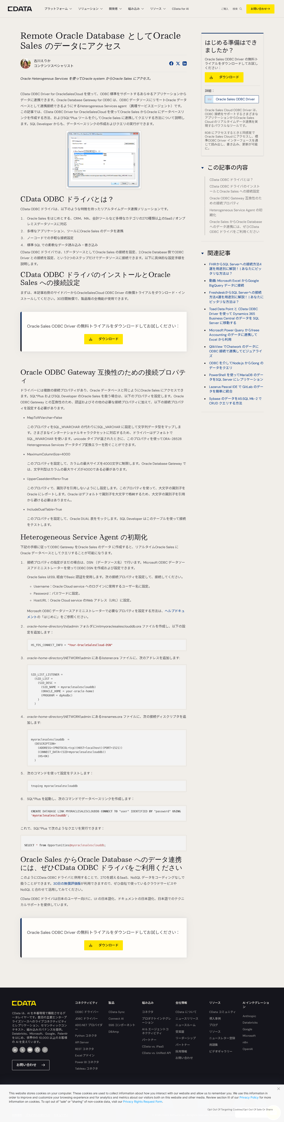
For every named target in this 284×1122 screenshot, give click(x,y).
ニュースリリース (186, 1018)
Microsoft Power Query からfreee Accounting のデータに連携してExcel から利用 (234, 335)
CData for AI (180, 9)
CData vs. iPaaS (153, 1046)
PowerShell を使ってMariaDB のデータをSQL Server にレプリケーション (236, 377)
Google (247, 1029)
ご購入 (224, 9)
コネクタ (147, 1012)
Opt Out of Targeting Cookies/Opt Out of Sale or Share (240, 1109)
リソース (215, 1032)
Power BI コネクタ (87, 1062)
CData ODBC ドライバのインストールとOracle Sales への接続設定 (235, 189)
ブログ (213, 1025)
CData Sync (117, 1012)
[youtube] (30, 1050)
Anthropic (249, 1016)
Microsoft (249, 1036)
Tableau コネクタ (86, 1068)
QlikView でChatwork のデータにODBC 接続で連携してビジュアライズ (235, 351)
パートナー (149, 1040)
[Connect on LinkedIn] (185, 63)
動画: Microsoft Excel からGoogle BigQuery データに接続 (234, 283)
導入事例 (215, 1018)
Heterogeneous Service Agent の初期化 (236, 212)
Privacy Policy (249, 1097)
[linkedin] (15, 1050)
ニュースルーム (185, 1025)
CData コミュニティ (222, 1012)
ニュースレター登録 (222, 1038)
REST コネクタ (84, 1049)
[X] (22, 1050)
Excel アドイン (85, 1055)
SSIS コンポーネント (122, 1025)
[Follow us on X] (178, 63)
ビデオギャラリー (220, 1051)
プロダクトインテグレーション (156, 1021)
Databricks (250, 1022)
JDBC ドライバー (86, 1018)
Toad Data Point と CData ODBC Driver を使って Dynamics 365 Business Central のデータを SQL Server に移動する (234, 316)
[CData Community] (45, 1050)
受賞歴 (179, 1032)
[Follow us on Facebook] (171, 63)
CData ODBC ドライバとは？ (231, 180)
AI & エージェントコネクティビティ (155, 1031)
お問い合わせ (259, 9)
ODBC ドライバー (87, 1012)
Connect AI (116, 1018)
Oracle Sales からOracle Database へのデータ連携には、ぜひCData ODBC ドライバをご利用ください (236, 227)
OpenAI (248, 1049)
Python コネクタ (86, 1036)
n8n (245, 1042)
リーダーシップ (185, 1038)
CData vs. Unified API (156, 1053)
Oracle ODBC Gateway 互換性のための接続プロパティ (236, 200)
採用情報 (181, 1051)
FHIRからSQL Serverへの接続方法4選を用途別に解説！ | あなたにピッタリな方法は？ (235, 269)
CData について (186, 1012)
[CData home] (23, 8)
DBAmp (114, 1032)
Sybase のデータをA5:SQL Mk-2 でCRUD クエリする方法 (235, 400)
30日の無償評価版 (67, 883)
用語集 (213, 1045)
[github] (37, 1050)
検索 (235, 9)
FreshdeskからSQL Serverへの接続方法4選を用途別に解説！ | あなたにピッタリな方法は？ (236, 297)
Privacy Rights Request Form (142, 1101)
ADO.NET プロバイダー (88, 1027)
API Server (82, 1042)
